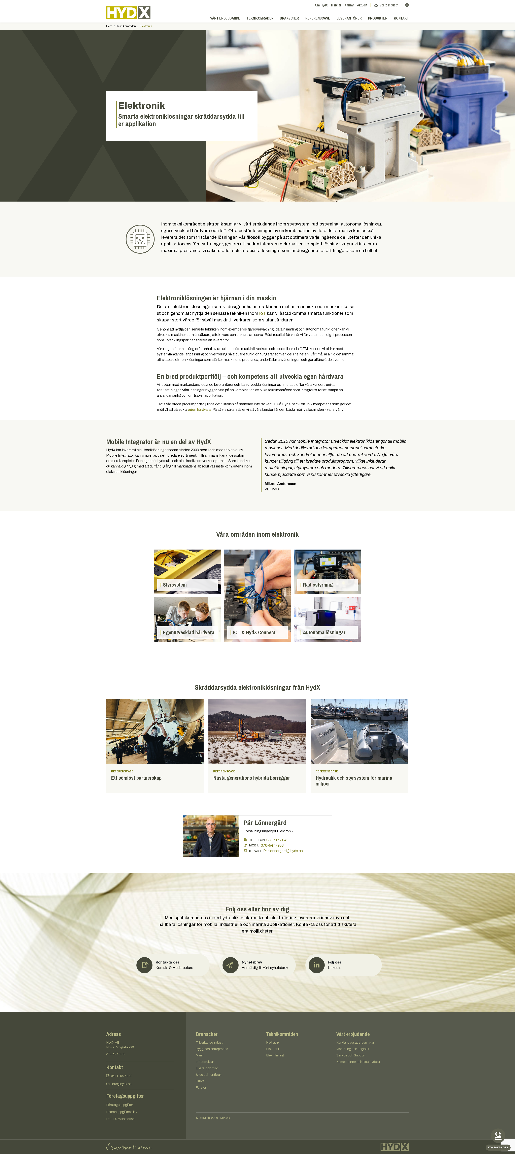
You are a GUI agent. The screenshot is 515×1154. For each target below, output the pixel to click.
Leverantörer (349, 18)
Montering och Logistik (352, 1049)
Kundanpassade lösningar (355, 1042)
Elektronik (273, 1049)
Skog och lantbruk (208, 1074)
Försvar (201, 1087)
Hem (109, 26)
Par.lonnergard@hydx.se (283, 851)
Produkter (377, 18)
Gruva (200, 1081)
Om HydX (321, 5)
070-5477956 (272, 845)
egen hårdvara (199, 410)
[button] (257, 965)
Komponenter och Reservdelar (358, 1061)
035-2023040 (277, 840)
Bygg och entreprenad (212, 1049)
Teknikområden (260, 18)
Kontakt (401, 18)
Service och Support (351, 1055)
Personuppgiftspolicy (121, 1112)
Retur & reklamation (120, 1119)
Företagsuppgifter (119, 1105)
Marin (200, 1055)
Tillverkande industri (210, 1042)
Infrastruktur (205, 1061)
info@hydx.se (122, 1084)
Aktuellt (362, 5)
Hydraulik (272, 1042)
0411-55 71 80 (121, 1076)
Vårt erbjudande (225, 18)
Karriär (349, 5)
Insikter (336, 5)
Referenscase (317, 18)
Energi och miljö (207, 1068)
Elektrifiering (275, 1055)
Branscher (289, 18)
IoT (262, 313)
